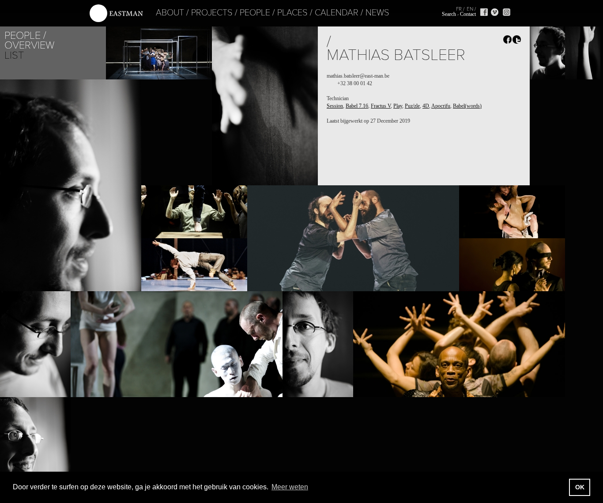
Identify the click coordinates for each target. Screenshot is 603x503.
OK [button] (579, 487)
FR (459, 9)
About (170, 13)
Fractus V (381, 106)
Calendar (336, 13)
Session (335, 106)
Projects (212, 13)
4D (425, 106)
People (255, 13)
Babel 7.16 (357, 106)
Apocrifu (440, 106)
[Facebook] (484, 12)
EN (470, 9)
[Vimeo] (494, 12)
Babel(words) (467, 106)
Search (449, 14)
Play (397, 106)
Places (292, 13)
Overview (29, 45)
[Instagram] (506, 12)
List (14, 55)
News (377, 13)
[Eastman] (116, 13)
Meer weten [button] (289, 487)
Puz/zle (412, 106)
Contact (468, 14)
